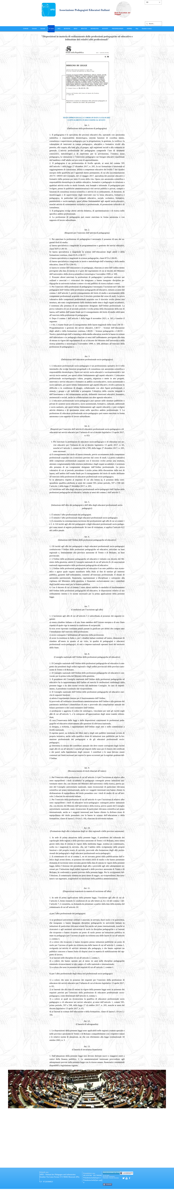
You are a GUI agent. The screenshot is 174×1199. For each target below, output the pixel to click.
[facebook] (129, 1178)
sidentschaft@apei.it (93, 1178)
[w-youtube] (126, 1178)
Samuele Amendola (114, 1177)
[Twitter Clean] (123, 1178)
